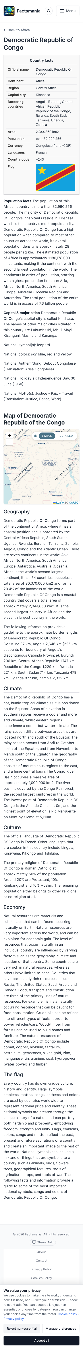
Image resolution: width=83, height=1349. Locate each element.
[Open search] (49, 11)
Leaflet (60, 502)
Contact (41, 1260)
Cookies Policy (41, 1278)
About (41, 1252)
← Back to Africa (17, 30)
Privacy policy (14, 1318)
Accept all (41, 1340)
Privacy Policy (41, 1269)
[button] (9, 435)
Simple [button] (47, 435)
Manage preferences (61, 1328)
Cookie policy (67, 1314)
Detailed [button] (66, 435)
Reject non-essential (22, 1328)
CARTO (73, 502)
